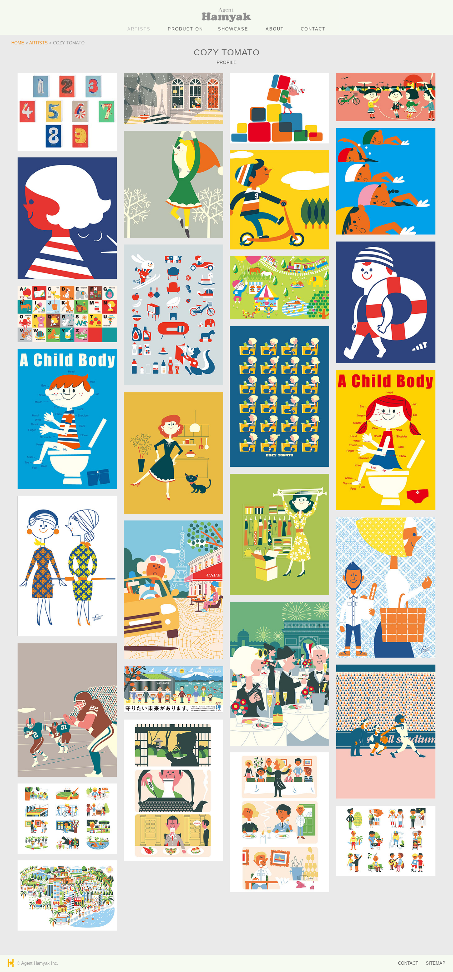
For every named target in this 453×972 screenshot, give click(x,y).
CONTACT (313, 29)
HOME (17, 42)
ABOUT (275, 29)
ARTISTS (139, 29)
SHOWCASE (233, 29)
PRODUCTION (185, 29)
